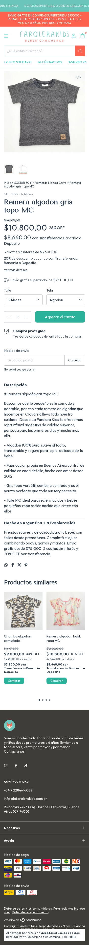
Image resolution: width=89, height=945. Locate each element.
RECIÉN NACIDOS (50, 62)
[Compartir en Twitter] (19, 564)
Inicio (7, 183)
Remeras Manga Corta (51, 183)
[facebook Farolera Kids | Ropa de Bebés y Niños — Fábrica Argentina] (16, 765)
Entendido (69, 937)
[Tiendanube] (23, 921)
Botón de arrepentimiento (30, 912)
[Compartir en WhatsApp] (6, 564)
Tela (49, 290)
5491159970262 (16, 782)
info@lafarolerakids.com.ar (25, 798)
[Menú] (6, 36)
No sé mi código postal (19, 369)
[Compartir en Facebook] (13, 564)
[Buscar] (80, 51)
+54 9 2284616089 (18, 790)
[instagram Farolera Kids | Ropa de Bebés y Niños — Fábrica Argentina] (5, 765)
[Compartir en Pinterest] (26, 564)
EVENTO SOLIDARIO (18, 62)
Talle (7, 290)
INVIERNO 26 (77, 62)
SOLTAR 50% (23, 183)
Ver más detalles (15, 270)
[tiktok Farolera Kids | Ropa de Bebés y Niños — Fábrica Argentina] (26, 765)
